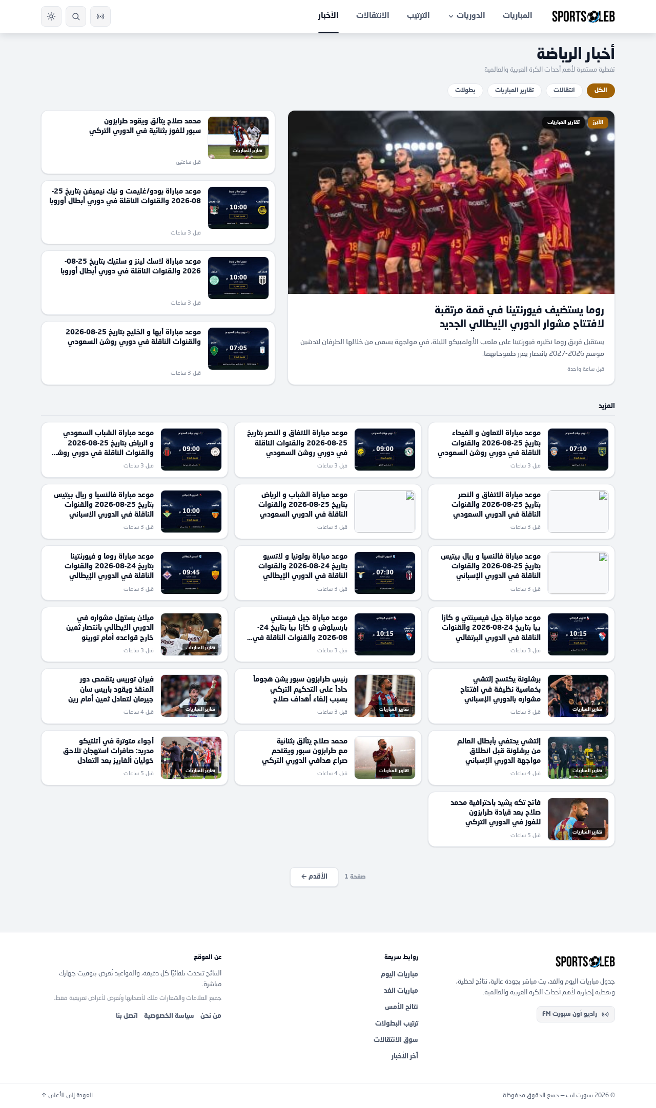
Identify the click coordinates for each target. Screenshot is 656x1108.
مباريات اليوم (399, 974)
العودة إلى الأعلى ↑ (67, 1096)
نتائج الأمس (401, 1007)
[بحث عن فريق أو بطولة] (76, 16)
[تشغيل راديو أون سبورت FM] (100, 16)
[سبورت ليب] (525, 961)
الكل (600, 91)
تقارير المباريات (514, 91)
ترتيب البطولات (396, 1023)
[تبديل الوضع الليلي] (51, 16)
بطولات (465, 91)
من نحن (210, 1016)
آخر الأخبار (405, 1056)
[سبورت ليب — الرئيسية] (583, 16)
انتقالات (564, 91)
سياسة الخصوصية (169, 1016)
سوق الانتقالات (396, 1040)
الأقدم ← (314, 876)
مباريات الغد (401, 991)
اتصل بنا (127, 1016)
